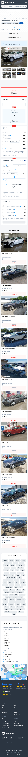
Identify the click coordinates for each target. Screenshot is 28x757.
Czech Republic (8, 637)
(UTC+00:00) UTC (10, 750)
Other (6, 602)
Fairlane (22, 582)
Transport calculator (6, 730)
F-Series (11, 582)
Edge (12, 570)
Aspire (17, 560)
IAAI (15, 705)
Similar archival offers (14, 37)
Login (15, 721)
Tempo (12, 606)
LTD (16, 594)
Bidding (8, 83)
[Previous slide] (3, 57)
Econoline (20, 567)
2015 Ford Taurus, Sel (7, 253)
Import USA (17, 714)
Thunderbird (20, 606)
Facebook (6, 737)
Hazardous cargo (10, 209)
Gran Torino (20, 592)
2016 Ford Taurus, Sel (7, 285)
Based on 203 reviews (7, 695)
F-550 (22, 580)
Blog (3, 705)
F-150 (17, 575)
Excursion (13, 572)
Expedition (20, 572)
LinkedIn (23, 737)
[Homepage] (7, 2)
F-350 (19, 577)
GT (23, 589)
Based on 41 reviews (7, 688)
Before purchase (5, 721)
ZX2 (14, 614)
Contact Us (4, 712)
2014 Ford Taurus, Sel (7, 442)
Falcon (11, 585)
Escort (6, 572)
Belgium (6, 635)
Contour (6, 565)
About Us (4, 707)
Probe (4, 604)
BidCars (3, 10)
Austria (6, 633)
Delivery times (5, 725)
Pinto (11, 602)
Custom (7, 567)
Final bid (14, 107)
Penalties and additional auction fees (9, 155)
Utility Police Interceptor (10, 611)
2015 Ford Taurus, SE (7, 474)
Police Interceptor (19, 602)
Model (21, 597)
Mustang (12, 599)
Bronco (23, 560)
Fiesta (23, 585)
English (19, 750)
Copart (21, 23)
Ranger (17, 604)
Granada (5, 594)
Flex (16, 587)
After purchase (5, 723)
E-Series (13, 567)
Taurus (3, 14)
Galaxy (13, 592)
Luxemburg (7, 642)
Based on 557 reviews (21, 688)
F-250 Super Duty (11, 577)
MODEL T (22, 594)
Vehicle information (19, 83)
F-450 (16, 580)
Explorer (6, 575)
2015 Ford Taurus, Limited (8, 537)
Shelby (23, 604)
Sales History (14, 33)
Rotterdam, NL (8, 652)
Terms (8, 754)
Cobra (21, 563)
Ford (18, 10)
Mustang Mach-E (20, 599)
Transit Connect (19, 609)
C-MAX (15, 563)
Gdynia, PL (7, 656)
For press (4, 710)
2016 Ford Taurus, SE (7, 379)
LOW (11, 594)
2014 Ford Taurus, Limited (8, 316)
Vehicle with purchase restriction (13, 206)
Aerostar (5, 560)
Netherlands (7, 643)
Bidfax (15, 710)
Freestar (5, 589)
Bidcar (15, 712)
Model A (5, 599)
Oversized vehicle (10, 212)
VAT (5, 173)
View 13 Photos (7, 64)
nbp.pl (17, 196)
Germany (6, 640)
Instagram (15, 737)
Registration (17, 723)
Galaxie (7, 592)
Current (3, 6)
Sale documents (5, 727)
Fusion (18, 589)
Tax (5, 169)
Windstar (21, 611)
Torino (6, 609)
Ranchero (11, 604)
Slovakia (6, 645)
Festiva (17, 585)
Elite (17, 570)
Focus (21, 587)
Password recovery (18, 725)
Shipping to (7, 141)
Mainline (8, 597)
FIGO (17, 582)
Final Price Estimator (9, 99)
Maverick (14, 597)
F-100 (12, 575)
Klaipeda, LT (8, 658)
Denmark (6, 638)
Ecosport (6, 570)
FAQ (3, 718)
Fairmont (5, 585)
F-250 (23, 575)
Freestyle (12, 589)
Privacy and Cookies (16, 754)
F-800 (5, 582)
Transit (11, 609)
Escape (22, 570)
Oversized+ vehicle (11, 215)
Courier (12, 565)
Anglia (11, 560)
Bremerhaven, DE (9, 654)
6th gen (10, 14)
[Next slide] (24, 57)
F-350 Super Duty (8, 580)
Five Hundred (9, 587)
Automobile (10, 10)
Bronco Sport (8, 563)
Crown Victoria (20, 565)
